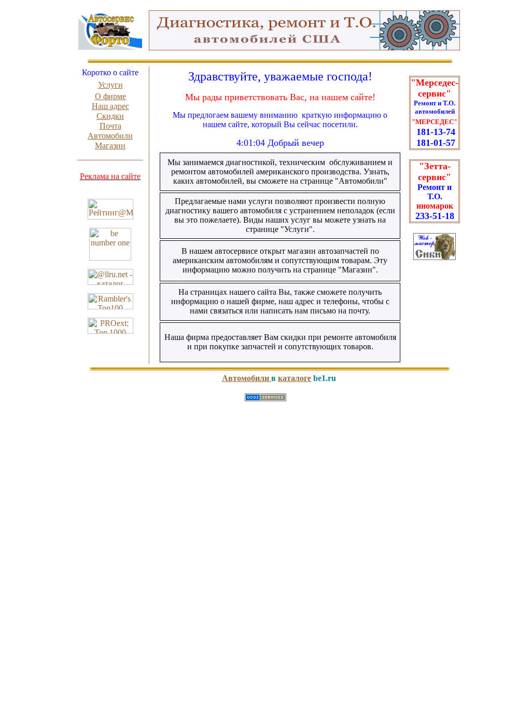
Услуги (110, 84)
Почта (110, 125)
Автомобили (110, 135)
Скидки (110, 116)
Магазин (110, 145)
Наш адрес (110, 106)
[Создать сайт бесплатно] (265, 398)
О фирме (110, 96)
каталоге (294, 378)
